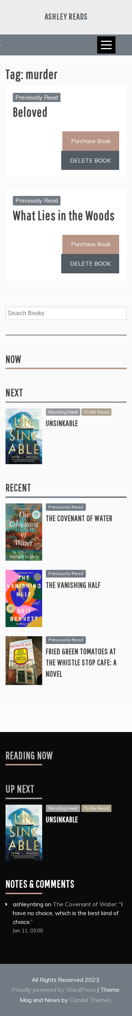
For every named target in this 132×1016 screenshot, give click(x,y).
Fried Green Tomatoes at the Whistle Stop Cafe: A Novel (81, 662)
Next (14, 392)
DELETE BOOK (90, 160)
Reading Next (63, 412)
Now (13, 359)
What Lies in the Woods (64, 215)
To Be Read (96, 412)
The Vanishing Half (73, 584)
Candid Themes (90, 1000)
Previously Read (36, 97)
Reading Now (29, 755)
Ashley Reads (66, 16)
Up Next (20, 789)
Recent (18, 487)
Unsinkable (62, 422)
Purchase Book (91, 141)
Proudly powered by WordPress (54, 989)
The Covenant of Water (79, 517)
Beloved (30, 111)
